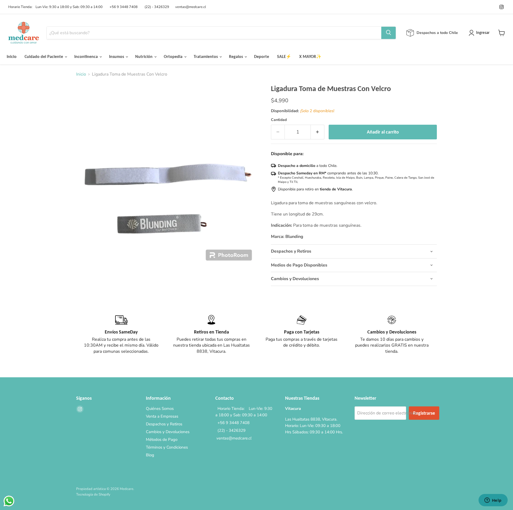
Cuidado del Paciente (44, 56)
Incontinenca (86, 56)
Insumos (117, 56)
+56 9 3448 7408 (123, 7)
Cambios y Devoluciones (167, 431)
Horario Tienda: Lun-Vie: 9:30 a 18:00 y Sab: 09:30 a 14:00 (55, 7)
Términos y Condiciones (167, 447)
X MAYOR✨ (310, 56)
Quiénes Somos (160, 408)
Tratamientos (206, 56)
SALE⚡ (284, 56)
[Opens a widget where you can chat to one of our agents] (493, 500)
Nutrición (144, 56)
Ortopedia (174, 56)
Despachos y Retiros (164, 424)
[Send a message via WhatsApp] (9, 501)
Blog (150, 455)
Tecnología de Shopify (93, 494)
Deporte (261, 56)
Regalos (236, 56)
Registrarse (424, 413)
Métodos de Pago (161, 439)
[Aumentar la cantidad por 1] (317, 132)
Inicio (12, 56)
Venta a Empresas (162, 416)
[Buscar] (388, 33)
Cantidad (279, 120)
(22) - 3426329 (156, 7)
